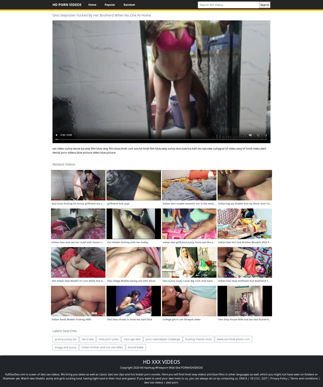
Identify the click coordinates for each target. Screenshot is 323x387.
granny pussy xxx (66, 339)
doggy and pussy (65, 347)
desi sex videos (153, 382)
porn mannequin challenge (163, 339)
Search (264, 5)
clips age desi (132, 339)
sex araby (88, 339)
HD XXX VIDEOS (161, 361)
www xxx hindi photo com (233, 339)
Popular (110, 5)
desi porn (172, 382)
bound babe (135, 347)
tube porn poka (109, 339)
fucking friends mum (198, 339)
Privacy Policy (279, 378)
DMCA (243, 378)
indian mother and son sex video (102, 347)
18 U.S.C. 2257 (258, 378)
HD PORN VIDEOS (66, 4)
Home (92, 5)
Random (129, 5)
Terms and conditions (304, 378)
